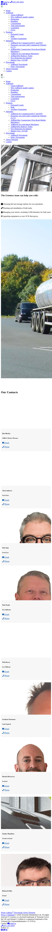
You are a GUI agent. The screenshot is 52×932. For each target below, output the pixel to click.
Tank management (18, 26)
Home (8, 11)
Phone (6, 447)
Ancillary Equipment (19, 39)
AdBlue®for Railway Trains (21, 56)
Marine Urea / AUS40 (19, 60)
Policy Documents (18, 67)
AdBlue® (9, 13)
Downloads (10, 62)
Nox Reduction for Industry (21, 58)
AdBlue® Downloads (19, 64)
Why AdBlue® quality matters (22, 17)
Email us (6, 2)
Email (6, 443)
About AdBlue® (17, 15)
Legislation (15, 28)
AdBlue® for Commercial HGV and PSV (27, 43)
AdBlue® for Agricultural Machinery (25, 54)
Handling (14, 21)
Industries (9, 41)
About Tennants (12, 69)
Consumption (16, 23)
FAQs (13, 30)
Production (15, 19)
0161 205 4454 (18, 2)
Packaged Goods (17, 34)
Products (9, 32)
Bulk (12, 36)
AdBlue (9, 913)
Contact (9, 71)
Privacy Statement (8, 915)
